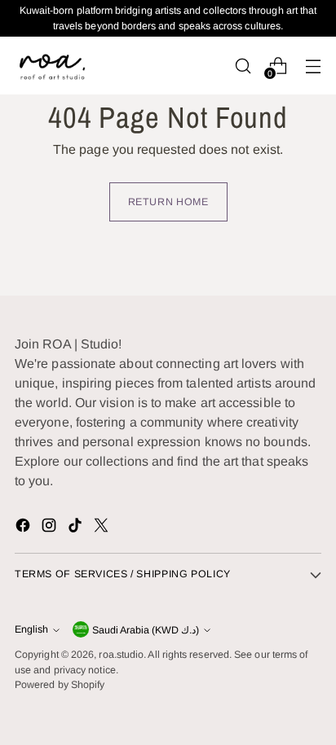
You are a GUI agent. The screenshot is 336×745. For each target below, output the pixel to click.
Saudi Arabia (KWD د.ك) (145, 630)
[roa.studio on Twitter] (103, 528)
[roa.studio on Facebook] (24, 528)
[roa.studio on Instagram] (50, 528)
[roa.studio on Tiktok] (76, 528)
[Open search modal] (242, 65)
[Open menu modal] (312, 65)
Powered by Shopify (59, 684)
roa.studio (121, 654)
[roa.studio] (51, 65)
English (31, 629)
